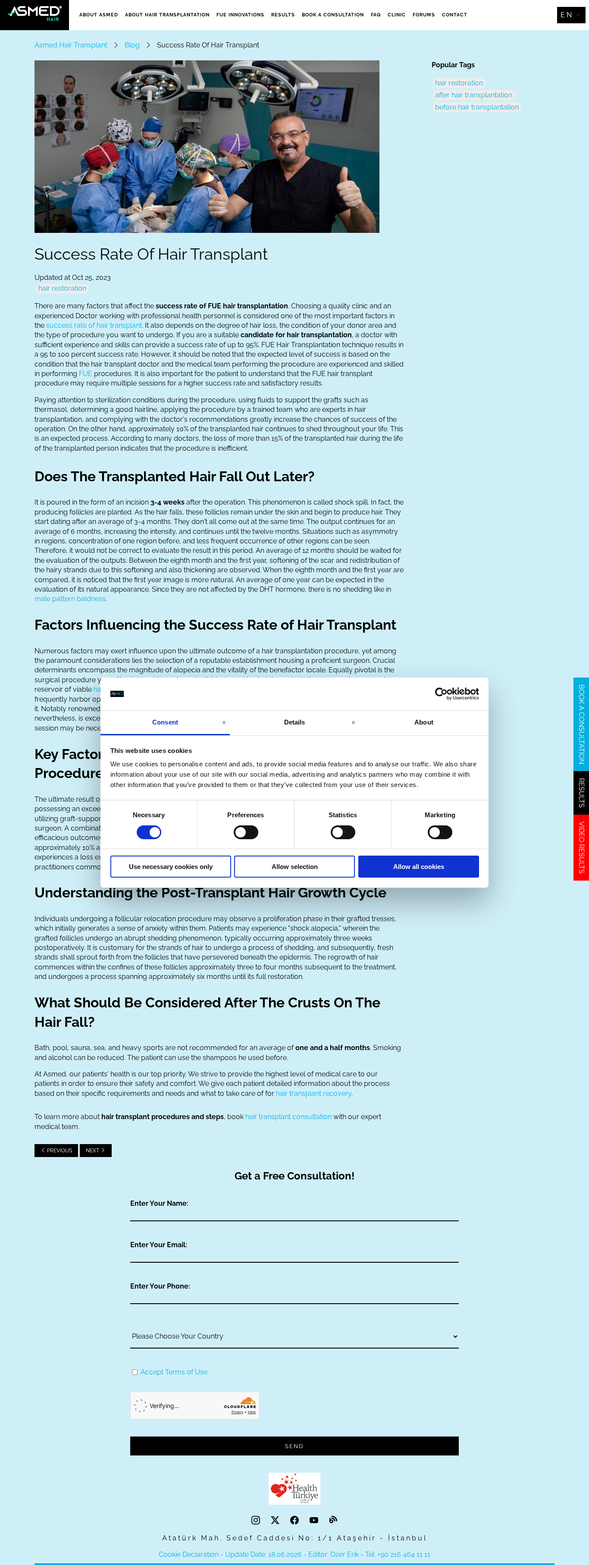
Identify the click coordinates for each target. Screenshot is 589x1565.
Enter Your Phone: (160, 1286)
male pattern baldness (70, 599)
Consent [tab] (165, 722)
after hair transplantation (473, 95)
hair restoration (62, 288)
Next (93, 1151)
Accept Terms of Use (174, 1372)
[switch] (246, 832)
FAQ (376, 15)
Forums (424, 15)
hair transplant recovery (313, 1093)
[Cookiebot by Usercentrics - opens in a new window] (441, 693)
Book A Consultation (333, 15)
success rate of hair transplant (94, 325)
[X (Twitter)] (276, 1520)
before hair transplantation (477, 107)
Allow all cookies (418, 866)
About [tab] (423, 722)
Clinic (397, 15)
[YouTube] (315, 1520)
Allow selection (295, 866)
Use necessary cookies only (171, 866)
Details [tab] (294, 722)
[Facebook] (295, 1520)
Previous (59, 1151)
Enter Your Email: (158, 1245)
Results (283, 15)
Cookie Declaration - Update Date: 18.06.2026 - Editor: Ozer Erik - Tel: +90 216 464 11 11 (294, 1554)
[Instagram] (256, 1520)
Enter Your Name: (159, 1203)
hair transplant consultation (288, 1117)
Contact (454, 15)
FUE (85, 374)
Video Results (581, 848)
